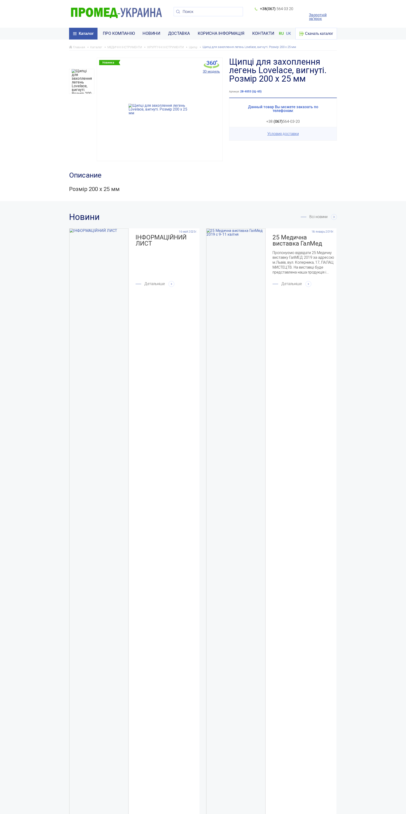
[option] (81, 81)
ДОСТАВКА (179, 33)
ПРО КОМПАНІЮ (119, 33)
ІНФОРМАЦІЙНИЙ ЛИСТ (161, 240)
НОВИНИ (151, 33)
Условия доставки (283, 133)
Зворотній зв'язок (318, 17)
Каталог (86, 33)
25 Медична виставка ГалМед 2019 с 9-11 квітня (298, 240)
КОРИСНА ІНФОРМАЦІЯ (221, 33)
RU (281, 34)
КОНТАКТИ (263, 33)
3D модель (211, 71)
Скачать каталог (319, 34)
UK (288, 34)
